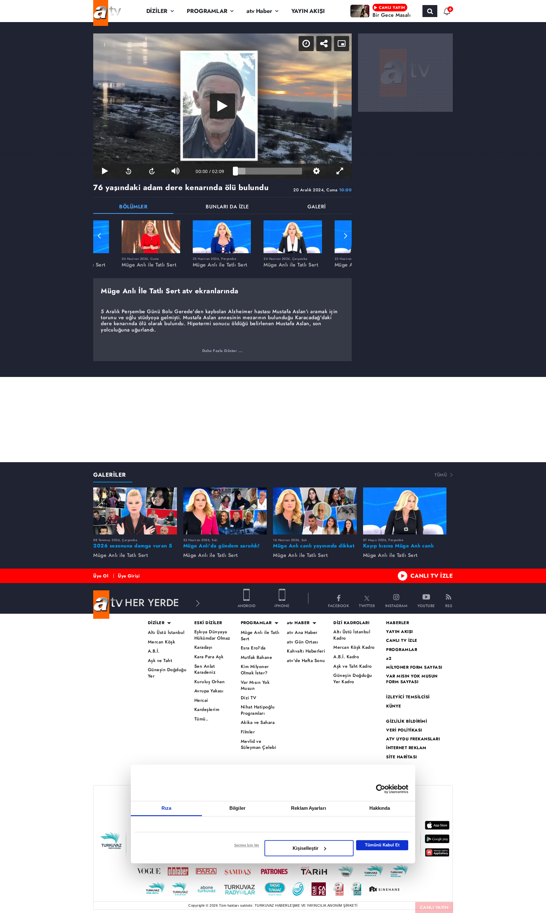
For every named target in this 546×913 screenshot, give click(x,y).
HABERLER (397, 623)
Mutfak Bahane (256, 657)
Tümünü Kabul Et (382, 845)
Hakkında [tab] (379, 808)
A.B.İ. (154, 651)
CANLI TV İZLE (431, 576)
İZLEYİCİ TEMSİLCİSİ (408, 697)
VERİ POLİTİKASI (404, 730)
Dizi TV (249, 698)
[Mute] (175, 171)
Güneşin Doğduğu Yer (167, 673)
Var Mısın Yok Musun (255, 685)
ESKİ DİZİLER (208, 623)
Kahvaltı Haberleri (306, 651)
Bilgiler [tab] (237, 808)
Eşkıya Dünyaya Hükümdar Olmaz (212, 635)
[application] (222, 106)
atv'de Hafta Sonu (306, 661)
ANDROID (247, 605)
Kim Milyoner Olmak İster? (255, 670)
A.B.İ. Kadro (346, 657)
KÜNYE (393, 706)
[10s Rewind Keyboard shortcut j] (128, 171)
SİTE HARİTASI (401, 757)
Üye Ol (100, 576)
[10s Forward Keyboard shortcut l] (152, 171)
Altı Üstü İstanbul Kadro (351, 635)
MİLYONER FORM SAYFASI (414, 667)
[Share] (323, 43)
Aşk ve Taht (160, 661)
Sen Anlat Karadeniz (205, 669)
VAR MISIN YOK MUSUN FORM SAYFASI (412, 679)
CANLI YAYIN (434, 907)
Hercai (201, 700)
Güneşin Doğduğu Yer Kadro (352, 678)
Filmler (248, 732)
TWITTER (367, 605)
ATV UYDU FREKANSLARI (413, 739)
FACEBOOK (338, 605)
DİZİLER (157, 11)
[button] (99, 236)
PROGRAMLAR (207, 11)
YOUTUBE (426, 605)
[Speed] (306, 43)
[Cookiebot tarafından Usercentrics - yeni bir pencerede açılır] (380, 789)
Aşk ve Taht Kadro (352, 666)
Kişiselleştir (305, 848)
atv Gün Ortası (302, 642)
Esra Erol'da (253, 648)
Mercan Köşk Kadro (354, 647)
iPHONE (281, 605)
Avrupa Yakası (209, 691)
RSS (448, 605)
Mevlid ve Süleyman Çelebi (258, 744)
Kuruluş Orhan (209, 682)
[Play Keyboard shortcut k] (105, 171)
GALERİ (316, 207)
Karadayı (203, 647)
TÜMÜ (440, 475)
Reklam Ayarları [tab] (308, 808)
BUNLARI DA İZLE (227, 207)
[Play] (222, 106)
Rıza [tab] (166, 808)
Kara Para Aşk (209, 657)
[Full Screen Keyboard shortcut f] (340, 171)
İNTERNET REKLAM (406, 748)
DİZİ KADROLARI (351, 623)
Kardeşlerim (207, 710)
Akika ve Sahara (258, 722)
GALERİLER (109, 475)
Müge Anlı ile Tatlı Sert (260, 636)
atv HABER (298, 623)
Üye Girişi (129, 576)
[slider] (269, 171)
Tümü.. (201, 719)
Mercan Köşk (161, 642)
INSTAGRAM (396, 605)
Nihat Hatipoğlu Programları (258, 710)
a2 (388, 658)
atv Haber (259, 11)
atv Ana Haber (302, 633)
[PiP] (341, 43)
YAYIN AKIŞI (308, 11)
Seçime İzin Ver (246, 845)
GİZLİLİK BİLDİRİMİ (406, 721)
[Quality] (316, 171)
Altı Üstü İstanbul (166, 633)
